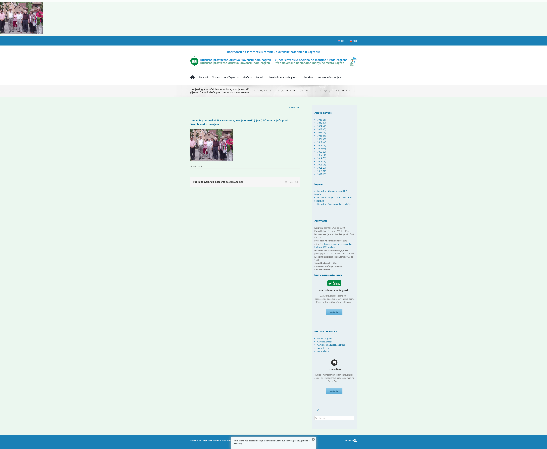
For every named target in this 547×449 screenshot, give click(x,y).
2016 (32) (321, 151)
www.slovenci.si (324, 341)
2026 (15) (321, 119)
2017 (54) (321, 148)
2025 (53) (321, 123)
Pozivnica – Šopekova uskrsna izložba (334, 204)
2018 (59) (321, 145)
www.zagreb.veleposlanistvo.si (331, 344)
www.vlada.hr (323, 348)
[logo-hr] (273, 51)
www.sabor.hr (323, 351)
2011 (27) (321, 167)
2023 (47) (321, 129)
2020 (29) (321, 139)
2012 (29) (321, 164)
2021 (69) (321, 135)
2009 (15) (321, 174)
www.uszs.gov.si (324, 338)
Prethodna (295, 107)
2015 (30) (321, 155)
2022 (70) (321, 132)
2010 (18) (321, 171)
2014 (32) (321, 158)
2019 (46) (321, 142)
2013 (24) (321, 161)
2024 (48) (321, 126)
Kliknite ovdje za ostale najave (328, 275)
